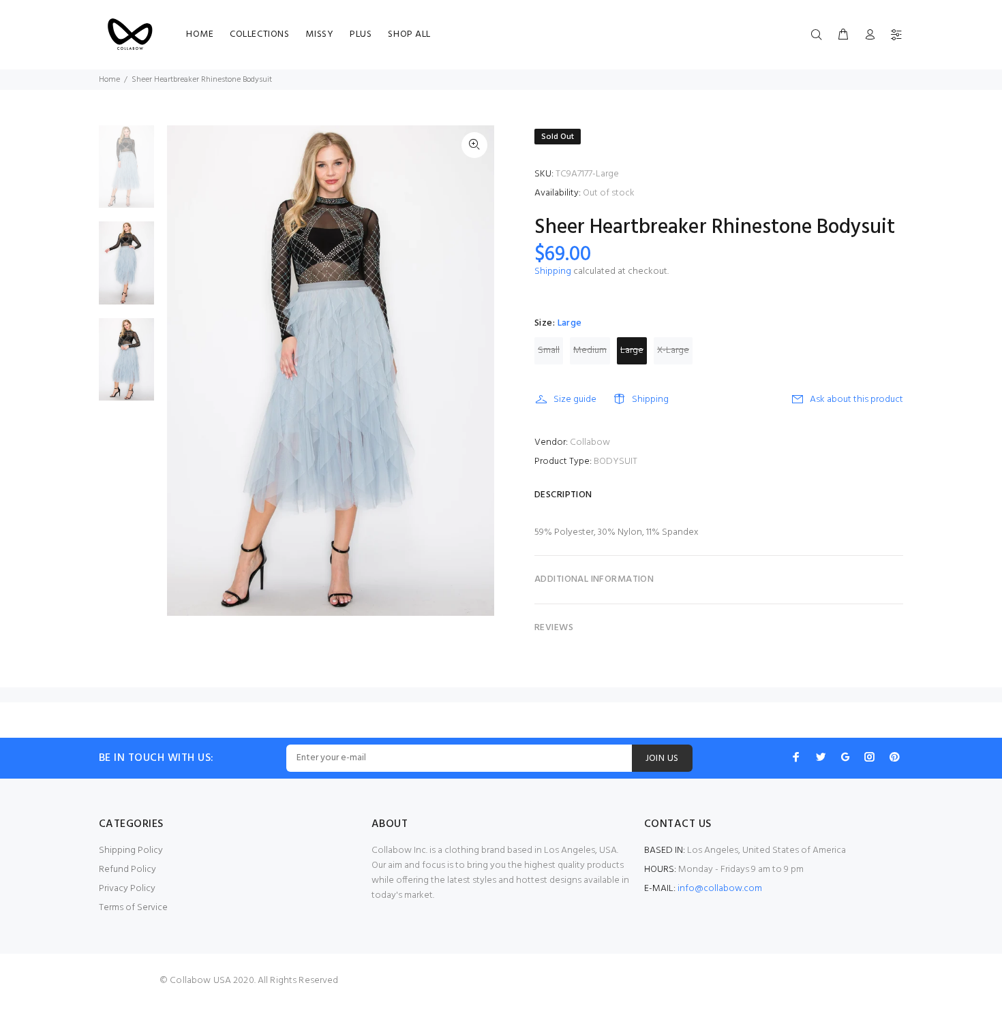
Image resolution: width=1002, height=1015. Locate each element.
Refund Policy (127, 869)
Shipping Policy (131, 850)
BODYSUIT (615, 461)
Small (549, 350)
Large (631, 350)
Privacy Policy (127, 888)
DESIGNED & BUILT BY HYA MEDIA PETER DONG (501, 1000)
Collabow (590, 442)
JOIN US (662, 758)
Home (109, 80)
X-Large (673, 350)
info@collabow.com (720, 888)
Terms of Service (133, 908)
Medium (590, 350)
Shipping (552, 271)
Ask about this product (856, 399)
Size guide (574, 399)
